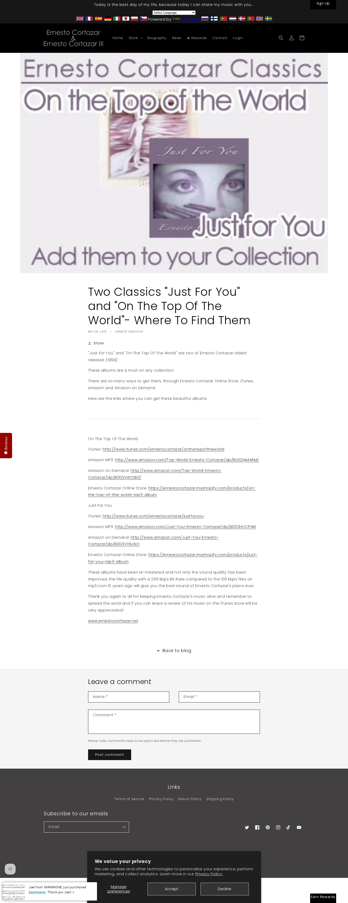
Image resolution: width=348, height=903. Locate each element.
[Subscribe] (123, 827)
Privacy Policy (161, 799)
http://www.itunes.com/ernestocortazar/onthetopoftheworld (163, 449)
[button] (135, 38)
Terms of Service (129, 799)
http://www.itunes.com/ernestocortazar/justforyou (153, 516)
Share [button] (99, 343)
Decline (224, 889)
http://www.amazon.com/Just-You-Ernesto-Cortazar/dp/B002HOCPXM (185, 526)
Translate (190, 19)
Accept (171, 889)
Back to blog (176, 650)
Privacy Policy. (209, 874)
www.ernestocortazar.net (113, 621)
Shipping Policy (220, 799)
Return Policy (189, 799)
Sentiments (37, 891)
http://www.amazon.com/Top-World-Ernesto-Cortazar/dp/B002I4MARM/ (187, 460)
